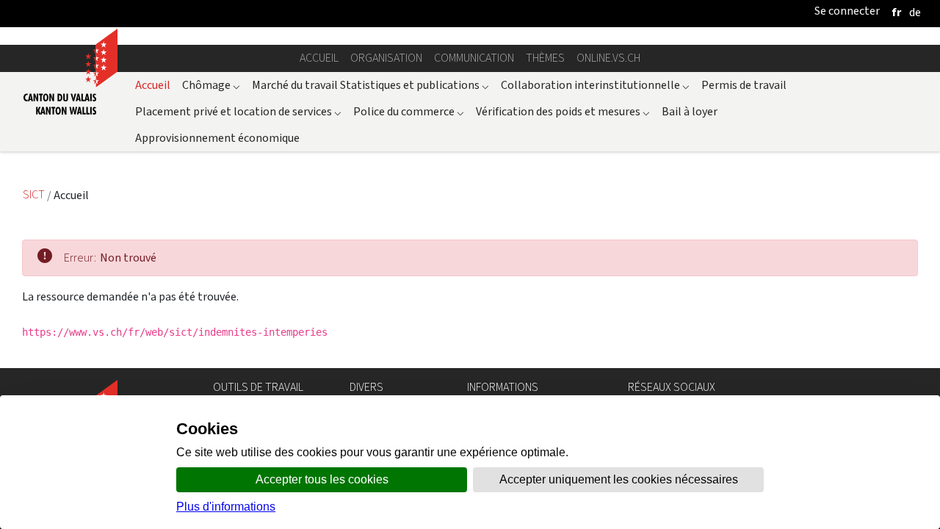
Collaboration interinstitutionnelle (595, 85)
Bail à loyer (689, 111)
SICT (35, 195)
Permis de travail (744, 85)
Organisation (386, 57)
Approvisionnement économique (217, 137)
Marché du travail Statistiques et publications (370, 85)
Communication (474, 57)
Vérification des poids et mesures (563, 111)
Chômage (211, 85)
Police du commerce (408, 111)
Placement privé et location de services (238, 111)
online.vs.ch (608, 57)
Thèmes (545, 57)
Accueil (319, 57)
